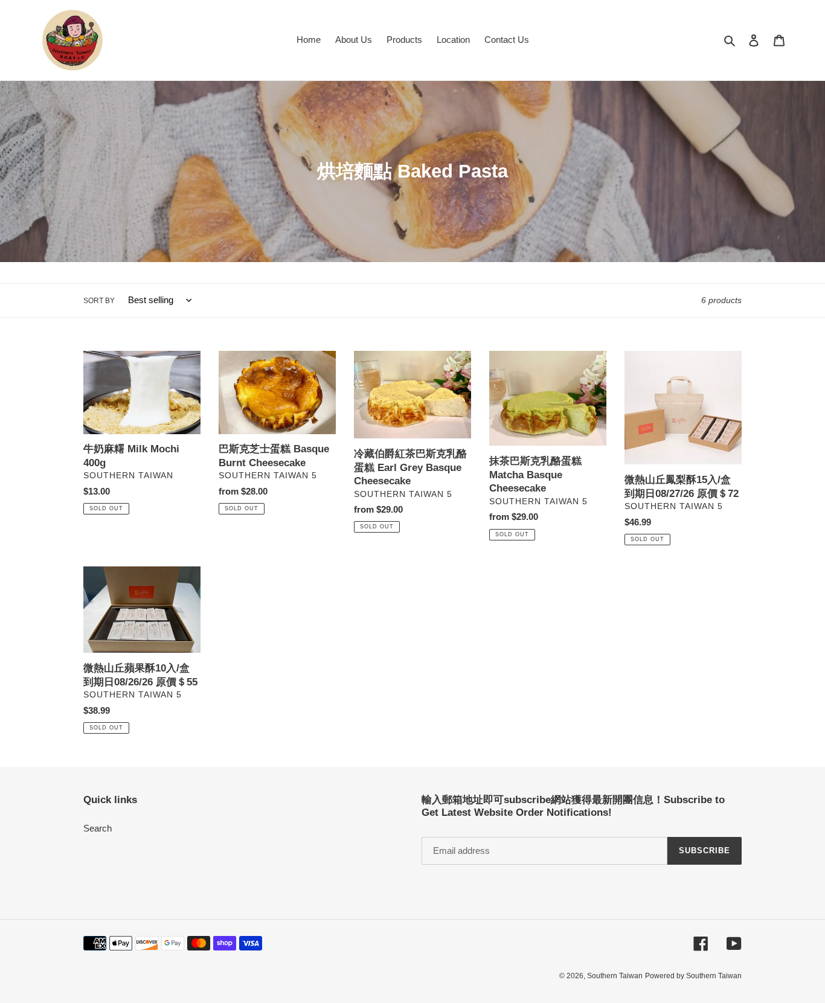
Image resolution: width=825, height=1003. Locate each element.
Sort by (99, 300)
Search (97, 828)
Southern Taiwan (615, 976)
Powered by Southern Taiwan (693, 976)
